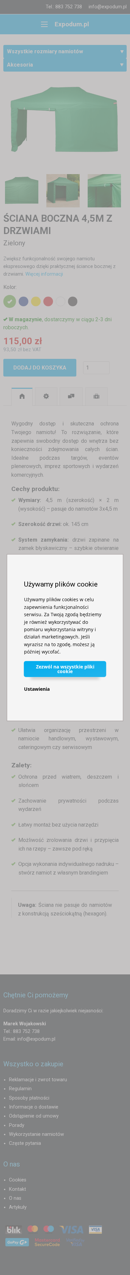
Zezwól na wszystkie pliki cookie (65, 668)
